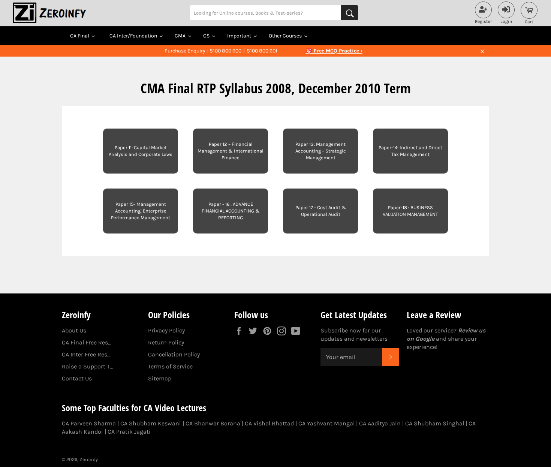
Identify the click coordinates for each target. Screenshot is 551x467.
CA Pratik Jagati (129, 431)
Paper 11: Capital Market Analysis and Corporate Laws (140, 151)
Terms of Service (170, 366)
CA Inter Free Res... (86, 354)
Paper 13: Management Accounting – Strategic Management (320, 150)
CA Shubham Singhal (434, 423)
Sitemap (159, 378)
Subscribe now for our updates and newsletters (354, 334)
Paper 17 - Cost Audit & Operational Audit (320, 211)
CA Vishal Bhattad (269, 423)
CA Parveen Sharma (89, 423)
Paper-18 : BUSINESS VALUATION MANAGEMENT (410, 211)
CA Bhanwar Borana (213, 423)
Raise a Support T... (87, 366)
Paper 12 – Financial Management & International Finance (231, 150)
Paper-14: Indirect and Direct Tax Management (410, 151)
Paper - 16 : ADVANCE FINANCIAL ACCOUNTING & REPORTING (231, 210)
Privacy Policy (166, 330)
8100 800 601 (262, 51)
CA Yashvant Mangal (326, 423)
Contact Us (77, 378)
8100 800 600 (225, 51)
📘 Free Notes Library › (333, 51)
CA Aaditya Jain (380, 423)
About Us (74, 330)
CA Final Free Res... (86, 342)
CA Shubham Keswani (150, 423)
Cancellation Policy (174, 354)
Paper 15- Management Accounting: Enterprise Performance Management (140, 210)
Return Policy (166, 342)
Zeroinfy (88, 459)
